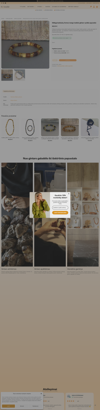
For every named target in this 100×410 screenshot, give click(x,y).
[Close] (68, 193)
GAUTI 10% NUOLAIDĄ (60, 212)
